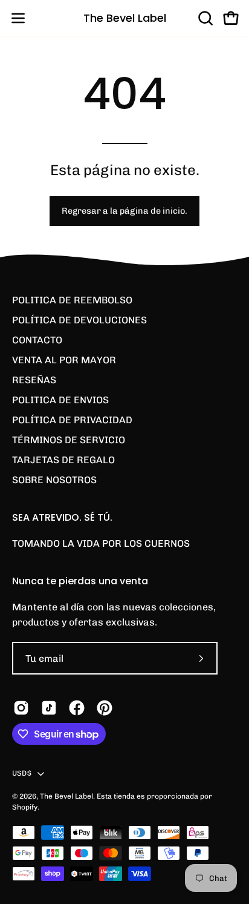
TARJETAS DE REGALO (63, 460)
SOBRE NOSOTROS (54, 480)
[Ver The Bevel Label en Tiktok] (49, 708)
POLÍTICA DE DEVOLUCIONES (79, 320)
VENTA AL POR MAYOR (64, 360)
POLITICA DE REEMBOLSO (72, 300)
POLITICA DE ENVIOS (60, 400)
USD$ (21, 773)
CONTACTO (37, 340)
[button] (204, 18)
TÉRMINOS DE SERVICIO (68, 440)
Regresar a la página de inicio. (124, 210)
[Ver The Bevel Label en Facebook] (77, 708)
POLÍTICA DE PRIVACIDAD (72, 420)
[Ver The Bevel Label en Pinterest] (104, 708)
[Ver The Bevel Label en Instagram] (21, 708)
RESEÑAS (34, 380)
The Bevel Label (124, 18)
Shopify (24, 807)
